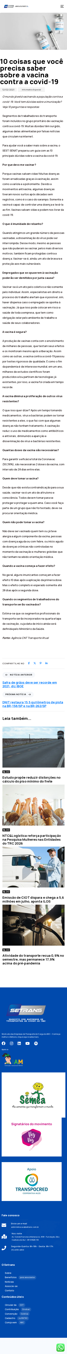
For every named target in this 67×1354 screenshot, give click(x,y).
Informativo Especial (31, 89)
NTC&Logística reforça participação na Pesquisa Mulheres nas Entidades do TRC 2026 (31, 839)
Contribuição (17, 1309)
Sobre (8, 1273)
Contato (9, 1290)
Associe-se (11, 1286)
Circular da (14, 1305)
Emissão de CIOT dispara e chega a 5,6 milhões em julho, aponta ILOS (33, 899)
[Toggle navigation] (54, 6)
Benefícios (20, 1277)
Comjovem (14, 1322)
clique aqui (22, 1037)
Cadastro (16, 1318)
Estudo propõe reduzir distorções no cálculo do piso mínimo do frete (31, 779)
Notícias (9, 1281)
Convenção (16, 1313)
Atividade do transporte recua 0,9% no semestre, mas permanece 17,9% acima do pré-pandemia (33, 959)
